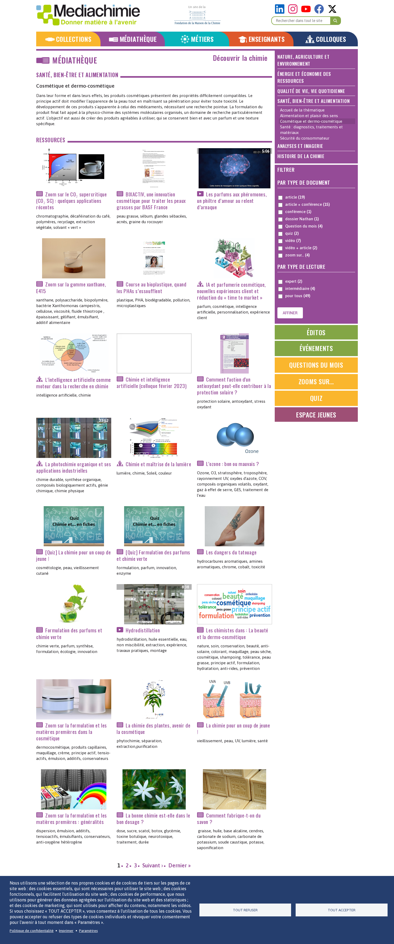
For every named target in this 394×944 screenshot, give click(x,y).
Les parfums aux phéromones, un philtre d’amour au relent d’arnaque (232, 200)
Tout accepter (341, 910)
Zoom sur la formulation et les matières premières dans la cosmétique (71, 731)
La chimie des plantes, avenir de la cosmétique (153, 728)
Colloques (331, 39)
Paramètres (88, 930)
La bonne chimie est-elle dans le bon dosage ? (153, 818)
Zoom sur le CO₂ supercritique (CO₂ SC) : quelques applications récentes (71, 200)
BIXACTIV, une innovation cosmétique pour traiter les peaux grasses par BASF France (151, 200)
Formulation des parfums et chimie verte (69, 633)
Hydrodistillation (143, 630)
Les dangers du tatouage (231, 552)
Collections (74, 39)
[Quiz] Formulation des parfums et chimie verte (153, 555)
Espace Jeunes (316, 414)
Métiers (202, 39)
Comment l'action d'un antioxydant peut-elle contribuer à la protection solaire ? (234, 385)
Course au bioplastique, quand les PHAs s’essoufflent (151, 288)
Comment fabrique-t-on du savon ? (229, 818)
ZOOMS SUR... (316, 381)
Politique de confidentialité (32, 930)
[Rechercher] (335, 20)
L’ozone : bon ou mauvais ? (232, 464)
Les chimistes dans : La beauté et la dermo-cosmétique (232, 633)
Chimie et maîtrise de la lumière (158, 464)
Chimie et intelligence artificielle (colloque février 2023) (152, 382)
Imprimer (66, 930)
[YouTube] (307, 12)
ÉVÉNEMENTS (316, 348)
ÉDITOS (316, 332)
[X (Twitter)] (332, 12)
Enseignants (267, 39)
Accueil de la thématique (302, 110)
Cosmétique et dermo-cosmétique (311, 121)
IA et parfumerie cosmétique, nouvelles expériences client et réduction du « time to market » (231, 291)
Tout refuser (245, 910)
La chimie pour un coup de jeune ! (233, 728)
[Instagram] (294, 12)
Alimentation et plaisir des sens (309, 115)
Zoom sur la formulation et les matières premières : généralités (71, 818)
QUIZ (316, 398)
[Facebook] (320, 12)
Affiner (290, 313)
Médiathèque (138, 39)
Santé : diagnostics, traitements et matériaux (311, 130)
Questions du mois (316, 365)
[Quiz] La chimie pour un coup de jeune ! (73, 555)
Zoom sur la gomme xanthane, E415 (71, 288)
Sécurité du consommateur (304, 138)
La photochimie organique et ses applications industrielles (73, 467)
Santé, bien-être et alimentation (77, 75)
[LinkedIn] (281, 12)
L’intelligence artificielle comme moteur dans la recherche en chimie (73, 383)
